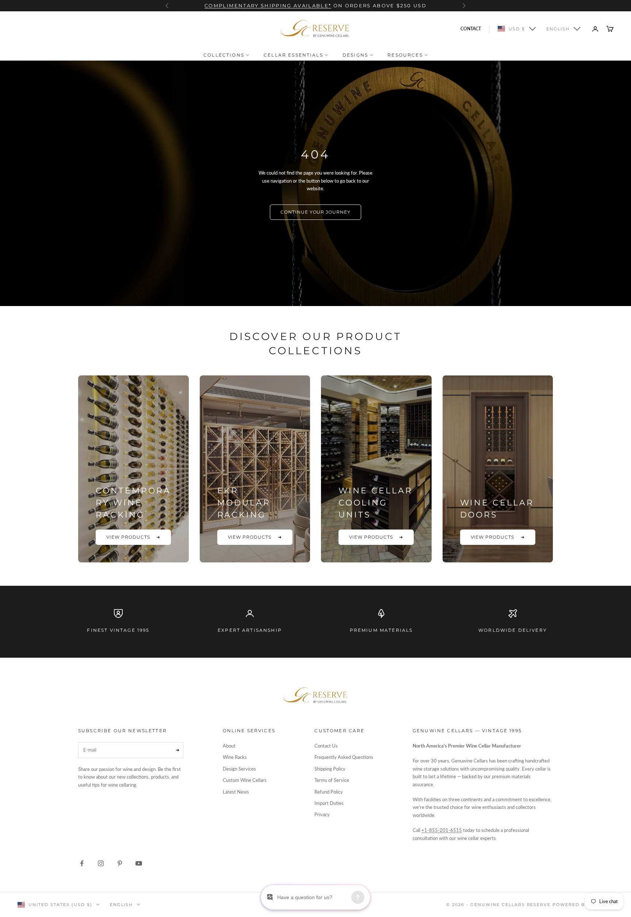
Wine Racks (235, 757)
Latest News (236, 792)
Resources (406, 55)
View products (133, 537)
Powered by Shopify (582, 904)
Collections (224, 55)
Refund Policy (328, 792)
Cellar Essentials (294, 55)
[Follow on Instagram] (100, 863)
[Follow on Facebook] (81, 863)
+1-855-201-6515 (441, 830)
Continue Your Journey (315, 212)
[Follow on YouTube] (138, 863)
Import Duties (329, 803)
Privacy (322, 814)
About (229, 746)
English (558, 28)
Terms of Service (331, 780)
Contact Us (326, 746)
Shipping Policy (329, 769)
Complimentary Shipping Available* (267, 5)
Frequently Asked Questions (343, 757)
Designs (356, 55)
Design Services (239, 769)
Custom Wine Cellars (245, 780)
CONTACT (470, 28)
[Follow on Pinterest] (119, 863)
